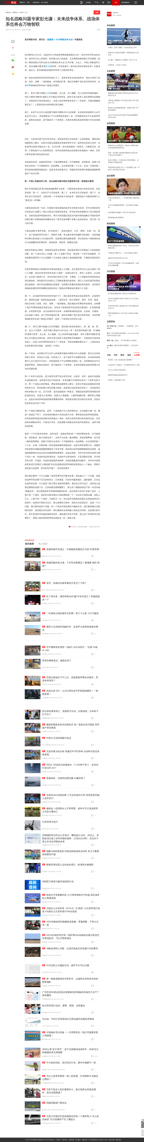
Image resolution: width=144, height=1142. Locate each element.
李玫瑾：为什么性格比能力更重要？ (120, 360)
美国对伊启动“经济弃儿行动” (118, 258)
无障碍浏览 (36, 2)
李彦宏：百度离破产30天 (117, 380)
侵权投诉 (118, 1140)
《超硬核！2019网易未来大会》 (60, 39)
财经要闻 (111, 223)
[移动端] (82, 2)
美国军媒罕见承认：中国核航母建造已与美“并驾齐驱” (73, 549)
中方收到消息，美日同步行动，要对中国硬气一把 (71, 1062)
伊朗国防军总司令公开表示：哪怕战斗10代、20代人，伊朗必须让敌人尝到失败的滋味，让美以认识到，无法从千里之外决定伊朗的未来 (70, 838)
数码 (122, 355)
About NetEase (49, 1140)
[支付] (103, 2)
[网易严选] (97, 2)
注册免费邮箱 (125, 2)
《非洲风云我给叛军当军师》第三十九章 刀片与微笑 (72, 613)
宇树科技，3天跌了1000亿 (117, 65)
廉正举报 (112, 1140)
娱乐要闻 (111, 176)
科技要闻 (111, 25)
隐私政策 (84, 1140)
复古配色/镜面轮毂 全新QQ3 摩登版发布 (122, 293)
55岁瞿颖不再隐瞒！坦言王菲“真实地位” (122, 212)
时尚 (115, 355)
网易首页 (22, 2)
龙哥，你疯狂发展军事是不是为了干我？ (66, 583)
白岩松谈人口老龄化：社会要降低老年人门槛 (124, 365)
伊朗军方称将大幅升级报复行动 (58, 881)
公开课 (137, 355)
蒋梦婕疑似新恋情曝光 (116, 217)
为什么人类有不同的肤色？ (117, 370)
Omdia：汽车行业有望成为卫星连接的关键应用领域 (68, 1019)
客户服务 (78, 1140)
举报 (98, 30)
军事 (29, 85)
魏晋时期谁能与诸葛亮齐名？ (118, 375)
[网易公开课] (89, 2)
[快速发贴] (13, 41)
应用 (28, 2)
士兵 (47, 93)
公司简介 (58, 1140)
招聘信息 (71, 1140)
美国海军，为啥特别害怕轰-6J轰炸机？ (66, 778)
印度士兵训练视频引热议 (58, 738)
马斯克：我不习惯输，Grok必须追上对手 (122, 47)
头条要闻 (111, 71)
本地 (109, 355)
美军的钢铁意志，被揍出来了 (56, 660)
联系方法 (65, 1140)
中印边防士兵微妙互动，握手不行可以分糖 (67, 965)
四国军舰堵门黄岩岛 (56, 1103)
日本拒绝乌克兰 (50, 822)
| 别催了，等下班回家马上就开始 (122, 340)
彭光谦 (49, 66)
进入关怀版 (44, 2)
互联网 (21, 12)
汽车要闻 (111, 271)
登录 (116, 2)
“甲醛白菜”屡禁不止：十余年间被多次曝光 (122, 253)
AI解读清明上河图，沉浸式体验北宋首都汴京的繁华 (72, 948)
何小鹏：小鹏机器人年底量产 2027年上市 (122, 60)
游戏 (129, 355)
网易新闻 (115, 13)
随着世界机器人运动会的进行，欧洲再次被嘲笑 (70, 864)
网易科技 (15, 12)
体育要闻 (111, 123)
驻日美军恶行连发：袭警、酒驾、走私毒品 (63, 1005)
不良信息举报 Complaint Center (98, 1140)
